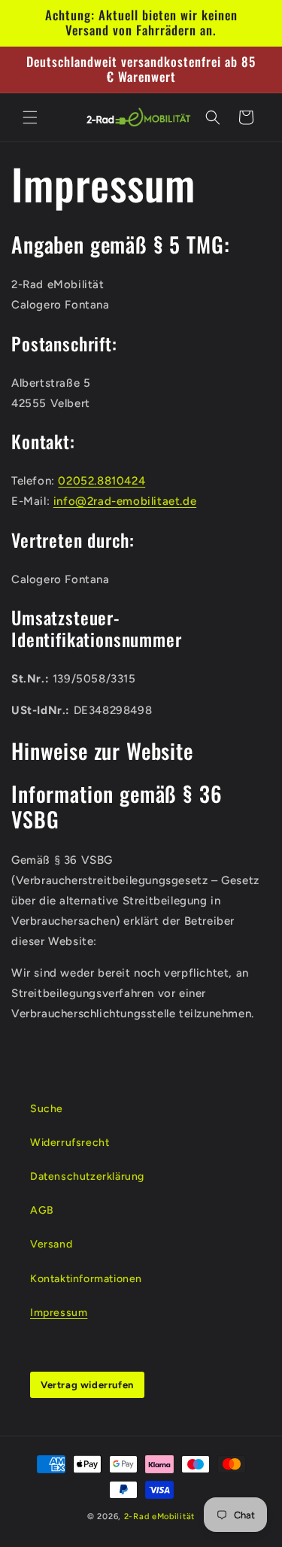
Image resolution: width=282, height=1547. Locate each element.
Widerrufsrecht (69, 1142)
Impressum (58, 1312)
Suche (46, 1108)
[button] (30, 117)
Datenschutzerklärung (87, 1176)
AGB (42, 1210)
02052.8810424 (101, 481)
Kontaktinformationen (86, 1278)
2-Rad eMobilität (159, 1516)
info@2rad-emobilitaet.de (124, 501)
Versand (51, 1244)
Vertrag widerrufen (87, 1384)
